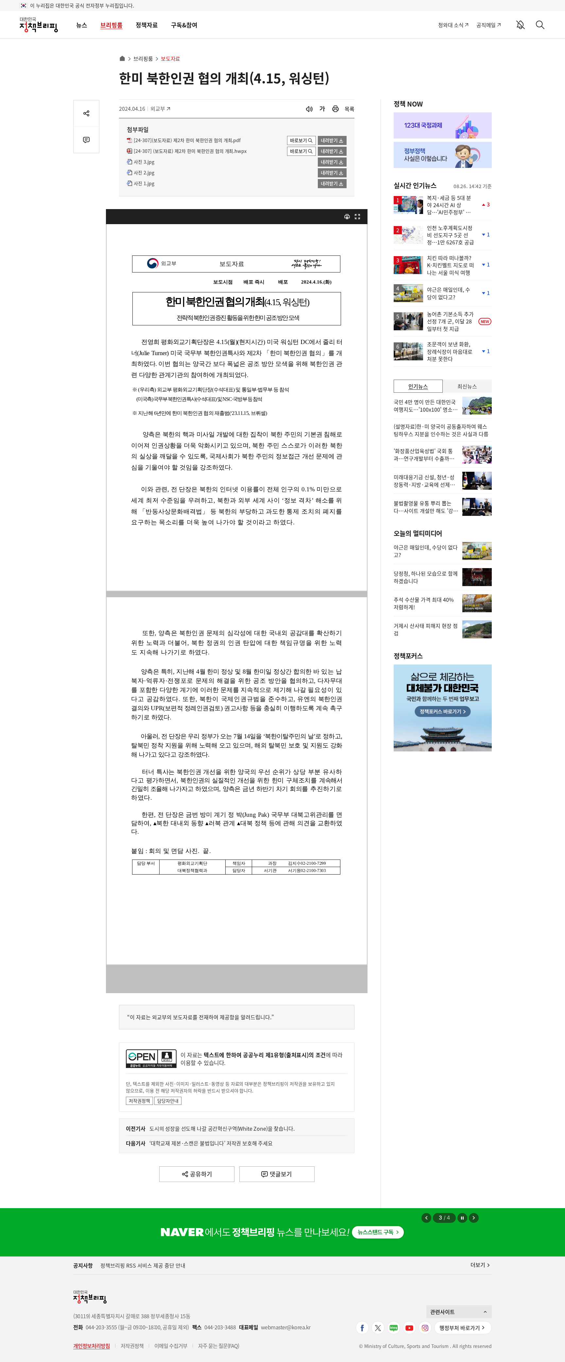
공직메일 (486, 25)
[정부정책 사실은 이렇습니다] (443, 155)
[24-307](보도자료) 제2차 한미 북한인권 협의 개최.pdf (187, 140)
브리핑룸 (111, 25)
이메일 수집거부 (170, 1345)
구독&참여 (184, 25)
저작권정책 (139, 1100)
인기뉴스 (418, 386)
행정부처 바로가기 (459, 1328)
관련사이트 (442, 1312)
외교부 (161, 108)
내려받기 (329, 140)
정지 (462, 1218)
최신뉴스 (467, 386)
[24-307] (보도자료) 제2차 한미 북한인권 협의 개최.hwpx (190, 151)
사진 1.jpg (144, 184)
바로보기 (298, 140)
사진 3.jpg (144, 162)
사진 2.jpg (144, 173)
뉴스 (81, 25)
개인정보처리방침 (91, 1345)
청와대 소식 (450, 25)
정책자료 (147, 25)
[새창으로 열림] (335, 109)
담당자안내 (168, 1100)
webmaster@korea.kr (286, 1327)
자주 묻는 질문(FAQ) (218, 1345)
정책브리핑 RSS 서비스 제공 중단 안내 (142, 1265)
